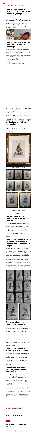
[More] (27, 5)
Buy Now (22, 430)
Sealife (18, 5)
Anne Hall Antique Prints (11, 2)
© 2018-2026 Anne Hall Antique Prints (19, 431)
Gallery (7, 5)
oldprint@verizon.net (23, 391)
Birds (10, 5)
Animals (23, 5)
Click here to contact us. (23, 268)
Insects (14, 5)
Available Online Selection (16, 430)
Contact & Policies (8, 431)
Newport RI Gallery (26, 430)
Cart (12, 431)
